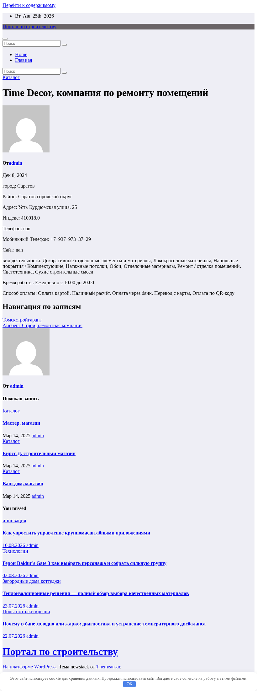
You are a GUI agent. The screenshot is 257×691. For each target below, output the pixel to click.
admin (15, 163)
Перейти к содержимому (29, 5)
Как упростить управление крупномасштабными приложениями (76, 532)
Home (21, 54)
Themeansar (108, 666)
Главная (23, 60)
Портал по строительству (29, 26)
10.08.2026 (14, 545)
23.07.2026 (14, 606)
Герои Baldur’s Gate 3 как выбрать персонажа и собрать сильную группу (84, 563)
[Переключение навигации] (5, 39)
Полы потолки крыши (26, 611)
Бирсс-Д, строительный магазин (39, 453)
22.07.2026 (14, 636)
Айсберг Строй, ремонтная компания (42, 325)
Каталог (11, 77)
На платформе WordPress (30, 666)
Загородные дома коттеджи (32, 581)
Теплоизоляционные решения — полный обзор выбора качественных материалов (96, 593)
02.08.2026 (14, 575)
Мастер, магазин (21, 423)
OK (130, 684)
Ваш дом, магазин (23, 483)
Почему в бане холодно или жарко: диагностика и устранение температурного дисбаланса (104, 623)
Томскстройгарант (22, 319)
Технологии (15, 551)
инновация (14, 520)
